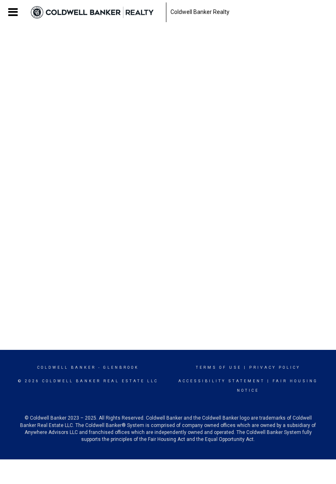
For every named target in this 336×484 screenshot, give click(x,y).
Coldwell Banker (66, 367)
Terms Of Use (218, 367)
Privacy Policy (274, 367)
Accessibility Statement (221, 381)
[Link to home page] (96, 12)
